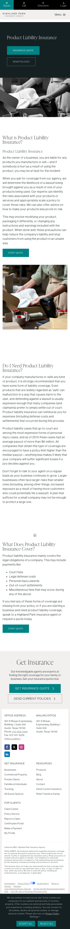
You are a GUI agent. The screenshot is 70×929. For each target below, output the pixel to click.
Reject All (46, 923)
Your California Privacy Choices (17, 889)
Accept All (26, 923)
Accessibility (9, 883)
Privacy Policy (24, 883)
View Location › (12, 738)
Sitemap (17, 886)
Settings (34, 917)
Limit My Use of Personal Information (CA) (29, 891)
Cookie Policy (43, 883)
